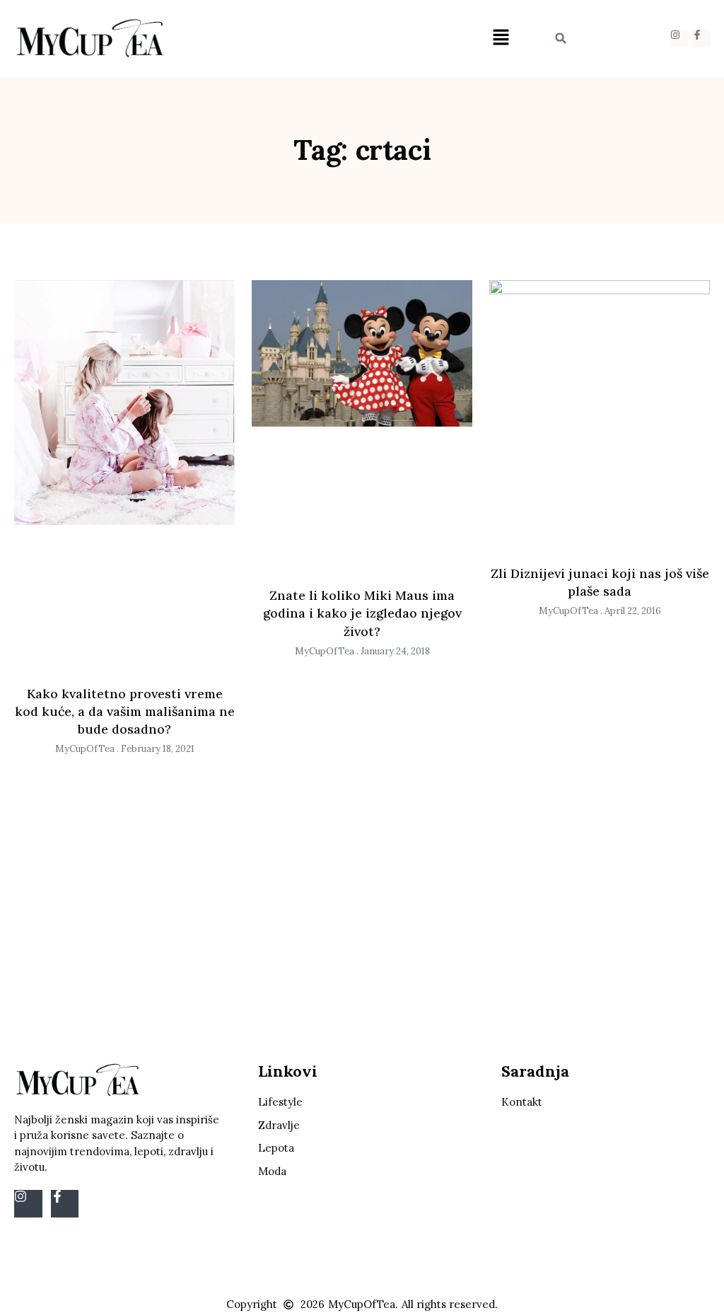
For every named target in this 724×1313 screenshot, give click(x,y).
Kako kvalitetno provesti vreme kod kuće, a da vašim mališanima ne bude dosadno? (125, 711)
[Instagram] (679, 38)
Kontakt (521, 1102)
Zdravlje (279, 1125)
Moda (272, 1171)
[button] (500, 38)
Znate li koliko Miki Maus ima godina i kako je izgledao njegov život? (362, 613)
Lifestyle (280, 1102)
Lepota (276, 1148)
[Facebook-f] (701, 38)
